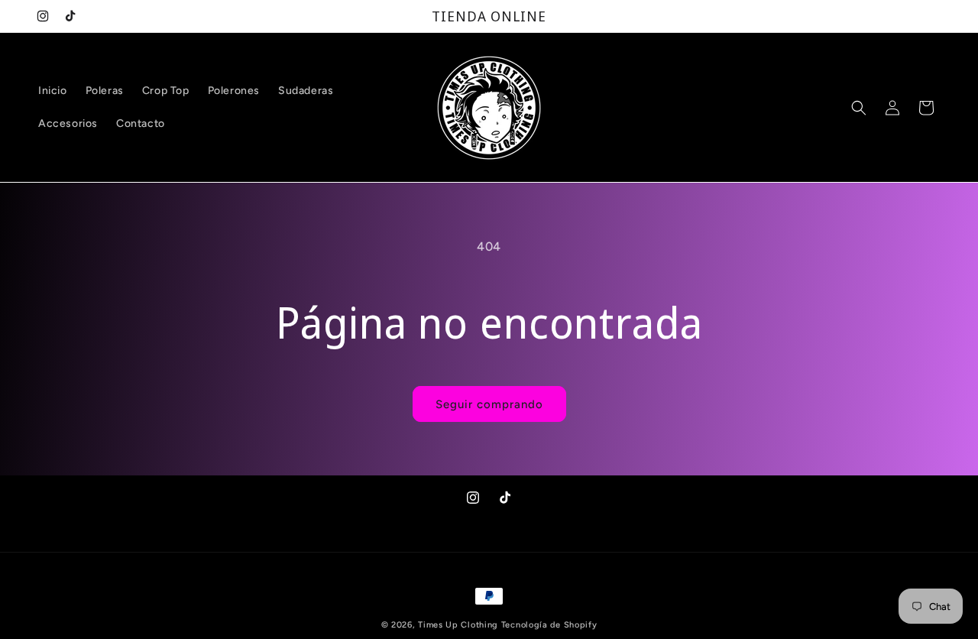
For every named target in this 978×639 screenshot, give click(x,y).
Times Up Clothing (458, 625)
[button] (859, 108)
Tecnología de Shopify (549, 625)
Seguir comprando (489, 404)
